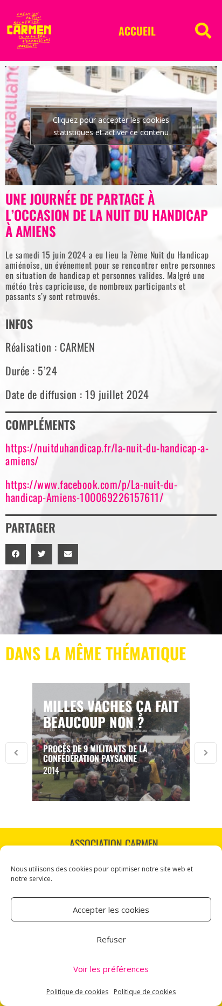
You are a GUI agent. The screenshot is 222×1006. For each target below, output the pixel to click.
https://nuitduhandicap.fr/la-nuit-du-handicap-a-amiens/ (107, 454)
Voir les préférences (111, 968)
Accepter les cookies (111, 909)
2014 (51, 770)
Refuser (111, 939)
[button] (203, 31)
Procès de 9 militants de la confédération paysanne (95, 753)
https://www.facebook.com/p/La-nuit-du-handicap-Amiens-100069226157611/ (91, 490)
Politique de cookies (77, 991)
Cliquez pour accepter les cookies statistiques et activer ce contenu (111, 126)
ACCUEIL (137, 31)
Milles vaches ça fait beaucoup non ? (111, 713)
